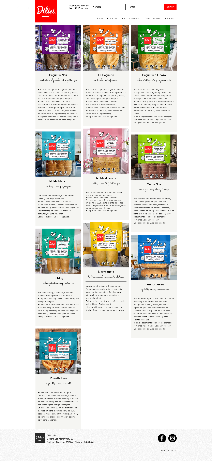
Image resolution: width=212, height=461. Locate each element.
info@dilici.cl (88, 442)
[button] (112, 18)
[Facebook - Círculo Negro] (162, 438)
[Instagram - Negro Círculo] (172, 438)
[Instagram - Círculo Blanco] (20, 9)
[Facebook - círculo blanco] (28, 9)
